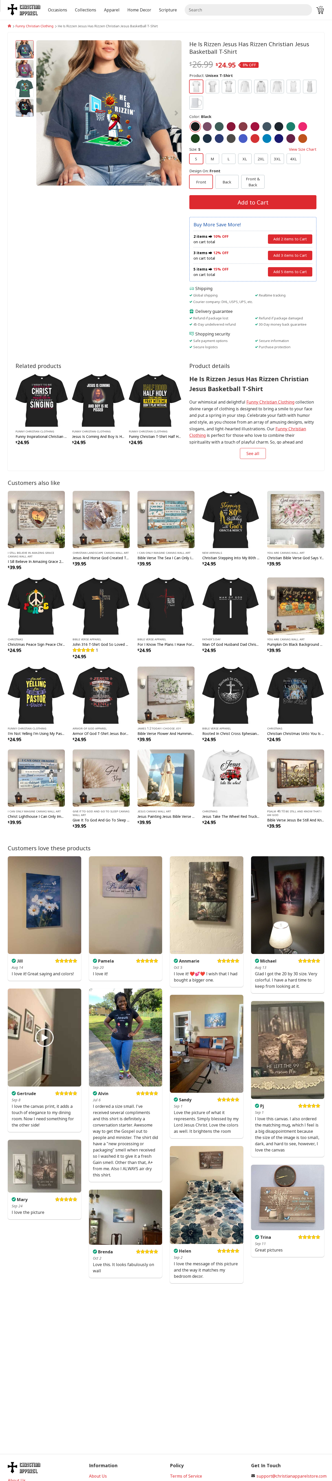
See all (252, 453)
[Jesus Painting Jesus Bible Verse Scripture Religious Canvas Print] (166, 777)
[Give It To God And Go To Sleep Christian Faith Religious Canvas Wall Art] (101, 777)
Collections (85, 10)
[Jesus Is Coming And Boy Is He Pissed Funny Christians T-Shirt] (98, 400)
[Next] (160, 113)
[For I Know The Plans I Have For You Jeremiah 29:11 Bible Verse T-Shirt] (166, 605)
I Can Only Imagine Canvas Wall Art (163, 552)
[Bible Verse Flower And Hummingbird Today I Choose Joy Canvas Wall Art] (166, 694)
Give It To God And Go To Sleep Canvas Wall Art (101, 813)
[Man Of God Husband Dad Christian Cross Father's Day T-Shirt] (230, 605)
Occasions (57, 10)
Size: (252, 149)
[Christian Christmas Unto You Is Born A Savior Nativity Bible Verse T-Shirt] (295, 694)
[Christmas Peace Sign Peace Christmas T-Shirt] (36, 605)
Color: (200, 116)
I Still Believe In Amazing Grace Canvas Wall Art (31, 554)
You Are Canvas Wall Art (286, 552)
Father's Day (211, 639)
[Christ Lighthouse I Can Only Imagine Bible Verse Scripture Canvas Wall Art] (36, 777)
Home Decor (139, 10)
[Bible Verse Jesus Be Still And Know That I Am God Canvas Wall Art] (295, 777)
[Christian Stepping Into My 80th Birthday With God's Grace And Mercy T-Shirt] (230, 519)
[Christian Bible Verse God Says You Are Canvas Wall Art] (295, 519)
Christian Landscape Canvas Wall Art (101, 552)
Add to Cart (253, 202)
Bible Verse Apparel (87, 639)
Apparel (112, 10)
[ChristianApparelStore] (9, 26)
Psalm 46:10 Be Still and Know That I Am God (294, 813)
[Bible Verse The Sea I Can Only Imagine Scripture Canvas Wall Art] (166, 519)
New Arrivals (212, 552)
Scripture (168, 10)
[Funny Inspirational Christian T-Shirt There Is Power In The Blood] (42, 400)
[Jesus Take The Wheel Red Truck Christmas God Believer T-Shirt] (230, 777)
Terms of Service (186, 1476)
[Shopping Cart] (320, 10)
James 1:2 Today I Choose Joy (159, 728)
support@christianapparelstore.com (292, 1476)
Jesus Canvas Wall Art (154, 811)
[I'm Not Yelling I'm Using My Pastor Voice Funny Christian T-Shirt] (36, 694)
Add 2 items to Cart (290, 238)
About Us (98, 1476)
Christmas (15, 639)
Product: (211, 75)
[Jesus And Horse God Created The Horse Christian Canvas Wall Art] (101, 519)
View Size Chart (302, 149)
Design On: (204, 170)
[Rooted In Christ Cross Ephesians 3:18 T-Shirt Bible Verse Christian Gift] (230, 694)
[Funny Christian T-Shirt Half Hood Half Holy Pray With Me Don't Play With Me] (155, 400)
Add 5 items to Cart (290, 271)
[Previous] (58, 113)
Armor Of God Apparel (90, 728)
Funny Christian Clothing (34, 26)
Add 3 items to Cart (290, 255)
